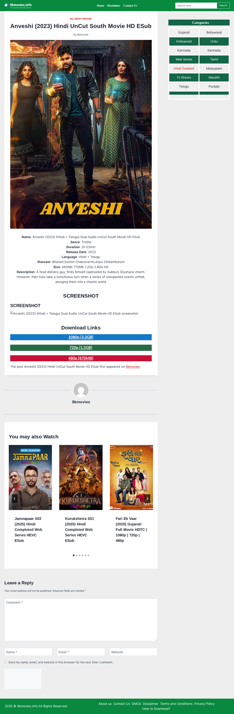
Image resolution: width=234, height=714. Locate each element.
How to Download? (156, 709)
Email (63, 652)
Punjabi (214, 86)
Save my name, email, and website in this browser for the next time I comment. (60, 662)
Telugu (184, 86)
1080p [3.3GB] (80, 337)
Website (117, 652)
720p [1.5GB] (80, 348)
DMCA (136, 704)
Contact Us (122, 704)
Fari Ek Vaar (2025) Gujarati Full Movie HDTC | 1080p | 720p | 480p (131, 530)
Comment (14, 602)
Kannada (183, 50)
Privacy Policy (204, 704)
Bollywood (214, 32)
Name (11, 652)
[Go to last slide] (15, 498)
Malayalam (214, 68)
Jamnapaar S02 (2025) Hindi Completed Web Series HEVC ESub (28, 530)
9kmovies (82, 34)
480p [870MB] (80, 358)
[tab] (74, 555)
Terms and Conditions (176, 704)
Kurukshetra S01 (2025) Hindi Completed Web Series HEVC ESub (79, 530)
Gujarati (184, 32)
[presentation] (30, 477)
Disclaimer (150, 704)
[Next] (147, 498)
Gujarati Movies (81, 18)
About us (105, 704)
